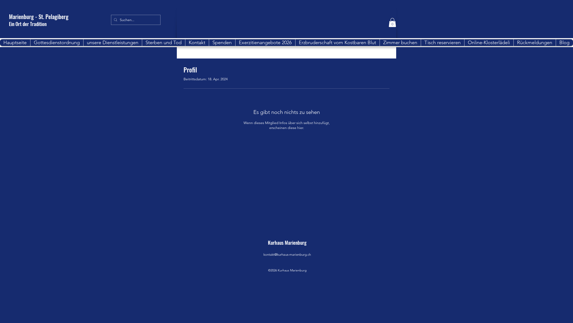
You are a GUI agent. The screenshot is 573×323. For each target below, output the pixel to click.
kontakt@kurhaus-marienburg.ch (287, 254)
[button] (392, 22)
